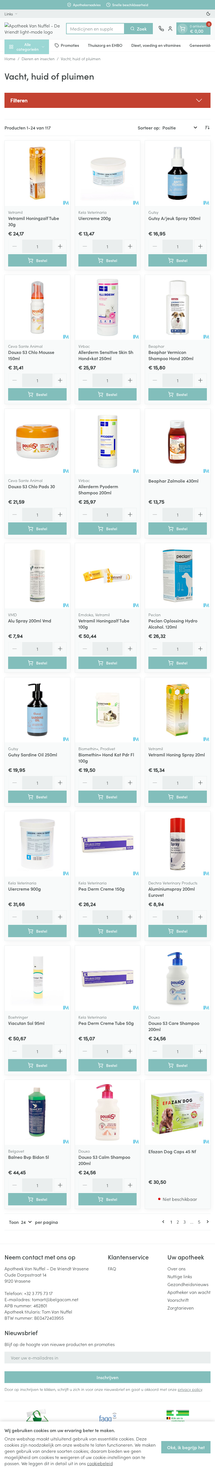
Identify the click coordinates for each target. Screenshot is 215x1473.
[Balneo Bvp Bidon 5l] (37, 1112)
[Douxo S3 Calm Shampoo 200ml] (107, 1112)
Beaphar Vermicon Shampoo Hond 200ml (170, 355)
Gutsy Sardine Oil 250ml (32, 754)
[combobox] (95, 28)
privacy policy (190, 1389)
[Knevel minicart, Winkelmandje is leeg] (182, 29)
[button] (107, 100)
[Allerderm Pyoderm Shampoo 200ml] (107, 441)
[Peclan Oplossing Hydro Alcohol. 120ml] (177, 575)
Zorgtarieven (180, 1308)
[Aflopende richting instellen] (207, 127)
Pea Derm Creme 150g (101, 889)
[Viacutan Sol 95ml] (37, 978)
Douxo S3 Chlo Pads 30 (31, 486)
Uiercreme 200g (94, 218)
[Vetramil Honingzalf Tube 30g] (37, 173)
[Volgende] (207, 1222)
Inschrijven (107, 1377)
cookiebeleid (100, 1463)
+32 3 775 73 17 (38, 1293)
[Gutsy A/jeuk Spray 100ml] (177, 173)
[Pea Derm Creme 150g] (107, 844)
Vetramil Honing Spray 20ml (176, 754)
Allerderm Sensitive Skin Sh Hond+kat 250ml (105, 355)
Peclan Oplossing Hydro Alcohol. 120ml (172, 623)
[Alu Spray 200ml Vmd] (37, 575)
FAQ (112, 1268)
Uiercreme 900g (24, 889)
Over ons (176, 1268)
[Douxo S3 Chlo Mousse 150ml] (37, 307)
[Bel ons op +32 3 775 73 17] (161, 28)
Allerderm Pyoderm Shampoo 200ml (98, 489)
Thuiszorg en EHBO (105, 45)
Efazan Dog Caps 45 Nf (172, 1151)
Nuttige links (179, 1276)
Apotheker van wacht (189, 1292)
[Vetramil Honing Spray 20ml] (177, 710)
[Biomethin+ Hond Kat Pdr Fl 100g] (107, 710)
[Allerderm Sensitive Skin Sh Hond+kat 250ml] (107, 307)
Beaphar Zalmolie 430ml (173, 481)
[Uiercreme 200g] (107, 173)
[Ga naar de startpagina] (32, 28)
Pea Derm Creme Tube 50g (106, 1023)
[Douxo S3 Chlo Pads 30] (37, 441)
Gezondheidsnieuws (188, 1284)
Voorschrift (178, 1300)
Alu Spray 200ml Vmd (29, 620)
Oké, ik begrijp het (186, 1447)
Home (9, 58)
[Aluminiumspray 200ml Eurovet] (177, 844)
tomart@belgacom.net (55, 1299)
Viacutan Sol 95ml (26, 1023)
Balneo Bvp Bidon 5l (28, 1157)
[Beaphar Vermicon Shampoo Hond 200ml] (177, 307)
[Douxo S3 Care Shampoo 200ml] (177, 978)
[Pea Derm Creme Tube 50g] (107, 978)
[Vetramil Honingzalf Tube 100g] (107, 575)
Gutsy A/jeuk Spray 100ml (174, 218)
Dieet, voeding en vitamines (156, 45)
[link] (164, 1222)
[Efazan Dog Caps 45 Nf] (177, 1112)
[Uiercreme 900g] (37, 844)
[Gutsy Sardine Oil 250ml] (37, 710)
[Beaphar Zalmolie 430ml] (177, 441)
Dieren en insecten (38, 58)
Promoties (70, 45)
